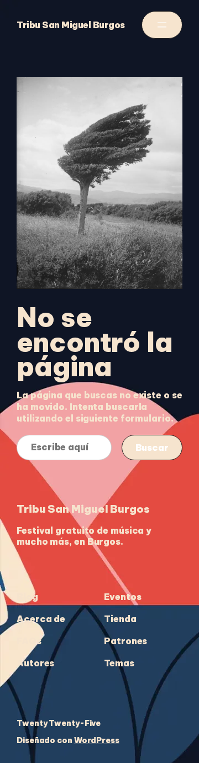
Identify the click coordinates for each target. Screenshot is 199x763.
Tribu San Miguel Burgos (71, 24)
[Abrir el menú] (162, 25)
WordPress (96, 740)
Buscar (152, 447)
